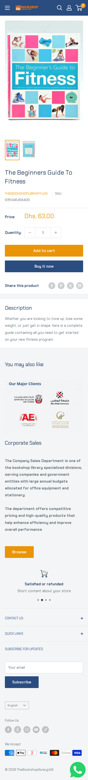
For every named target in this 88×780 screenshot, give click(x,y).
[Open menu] (7, 8)
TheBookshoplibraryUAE (26, 193)
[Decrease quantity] (30, 232)
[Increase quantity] (56, 232)
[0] (79, 8)
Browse (19, 551)
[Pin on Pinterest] (61, 285)
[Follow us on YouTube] (36, 729)
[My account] (69, 8)
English (13, 705)
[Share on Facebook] (51, 285)
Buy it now (44, 266)
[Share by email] (79, 285)
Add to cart (44, 250)
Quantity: (13, 232)
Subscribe (21, 682)
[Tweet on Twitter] (70, 285)
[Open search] (59, 8)
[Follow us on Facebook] (8, 729)
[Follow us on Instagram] (26, 729)
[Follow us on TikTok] (45, 729)
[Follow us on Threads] (17, 729)
